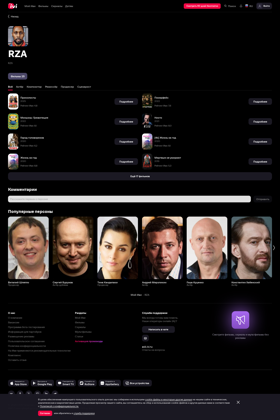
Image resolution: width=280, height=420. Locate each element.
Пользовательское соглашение (26, 341)
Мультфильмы (83, 331)
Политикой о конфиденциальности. (59, 406)
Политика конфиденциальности (27, 345)
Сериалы (80, 327)
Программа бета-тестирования (26, 327)
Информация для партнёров (24, 331)
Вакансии (13, 322)
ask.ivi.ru (147, 346)
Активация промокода (89, 341)
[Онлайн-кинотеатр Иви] (13, 6)
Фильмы (80, 322)
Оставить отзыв (17, 360)
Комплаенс (14, 355)
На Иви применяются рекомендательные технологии (39, 350)
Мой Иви (80, 317)
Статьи (79, 336)
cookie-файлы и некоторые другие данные (168, 399)
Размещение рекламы (21, 336)
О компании (15, 317)
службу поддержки (84, 413)
